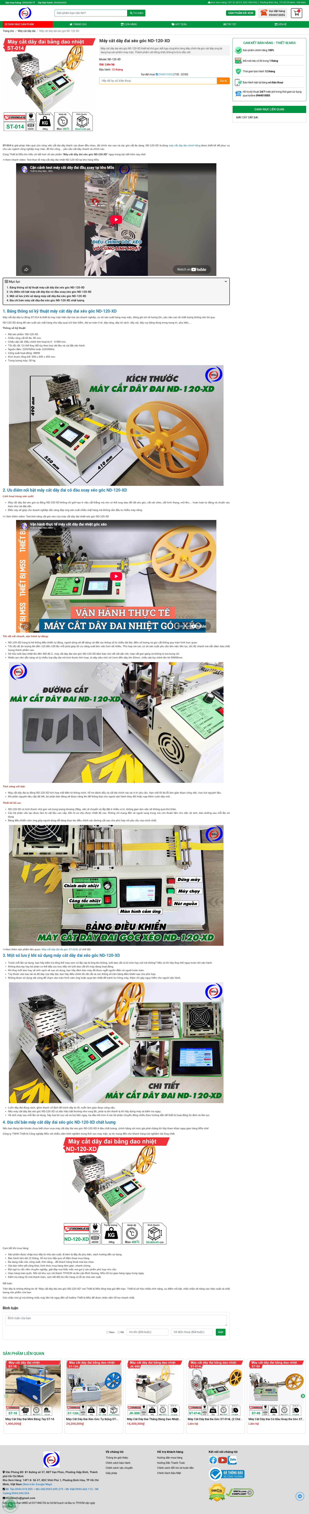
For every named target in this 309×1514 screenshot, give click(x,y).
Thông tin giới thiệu (117, 1457)
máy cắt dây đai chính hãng (184, 145)
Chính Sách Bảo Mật (169, 1473)
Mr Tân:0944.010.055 (19, 1489)
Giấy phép (111, 1473)
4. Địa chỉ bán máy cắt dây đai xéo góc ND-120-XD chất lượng (46, 300)
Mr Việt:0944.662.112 (79, 1489)
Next (302, 1396)
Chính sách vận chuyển (119, 1467)
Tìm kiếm (138, 13)
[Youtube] (222, 1460)
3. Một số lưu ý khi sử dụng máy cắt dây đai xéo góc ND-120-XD (46, 296)
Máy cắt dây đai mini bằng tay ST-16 (29, 1419)
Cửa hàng (130, 24)
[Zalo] (232, 1460)
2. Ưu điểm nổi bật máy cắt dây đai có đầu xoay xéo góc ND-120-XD (49, 291)
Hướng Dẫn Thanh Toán (171, 1462)
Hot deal (181, 24)
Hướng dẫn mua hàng (169, 1457)
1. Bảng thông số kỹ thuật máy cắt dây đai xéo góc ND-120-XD (46, 287)
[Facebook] (213, 1460)
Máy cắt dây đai (26, 31)
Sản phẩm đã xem (240, 13)
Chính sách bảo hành (118, 1462)
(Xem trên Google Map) (37, 1484)
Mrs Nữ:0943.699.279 (49, 1489)
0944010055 (165, 74)
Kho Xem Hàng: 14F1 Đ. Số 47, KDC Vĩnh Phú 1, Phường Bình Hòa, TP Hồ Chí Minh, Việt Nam (258, 2)
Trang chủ (79, 24)
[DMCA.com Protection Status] (217, 1492)
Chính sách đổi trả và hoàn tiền (175, 1467)
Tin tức (231, 24)
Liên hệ (282, 24)
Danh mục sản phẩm (20, 24)
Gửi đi (223, 80)
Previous (6, 1396)
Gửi (220, 1332)
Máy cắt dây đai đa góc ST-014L (60, 949)
